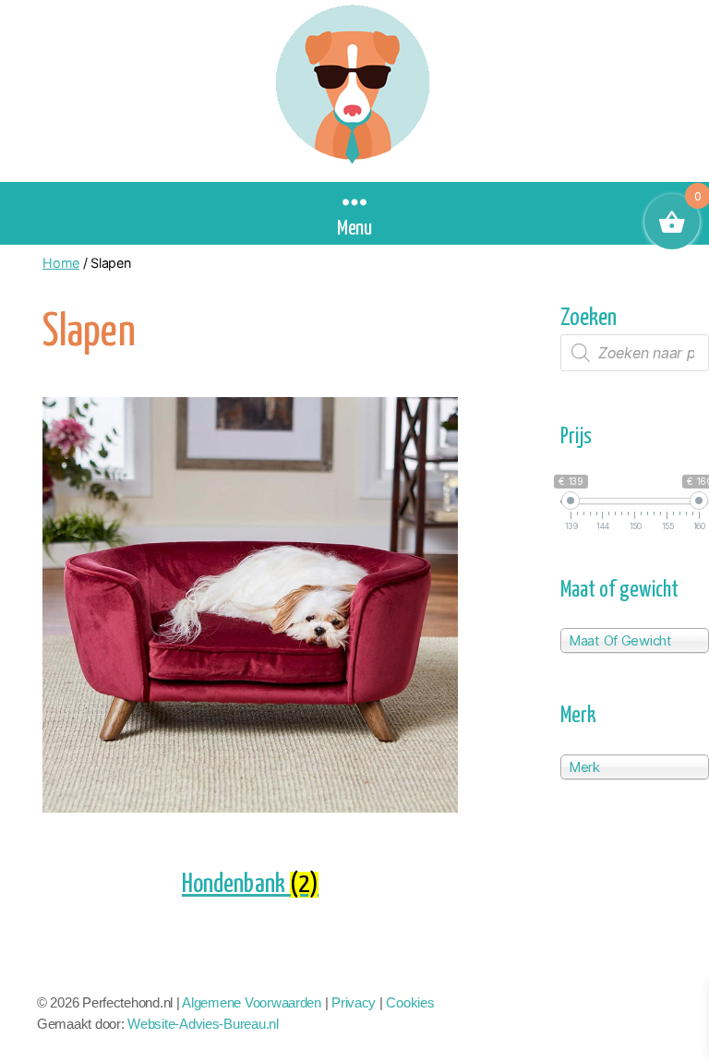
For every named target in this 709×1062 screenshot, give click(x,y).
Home (60, 263)
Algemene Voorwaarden (251, 1002)
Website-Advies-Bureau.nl (203, 1024)
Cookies (410, 1002)
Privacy (353, 1002)
